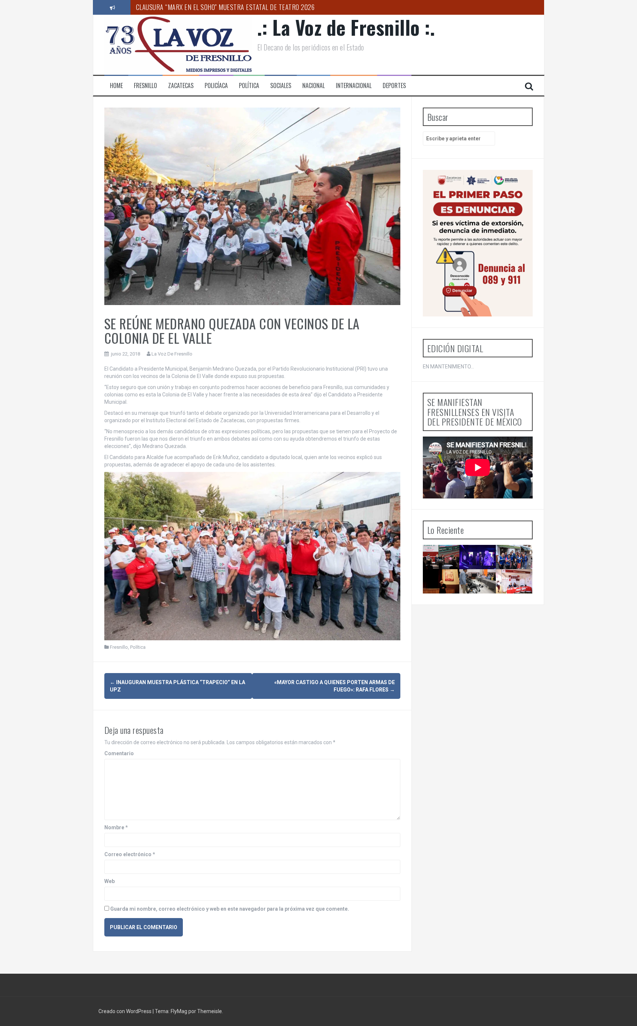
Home (116, 85)
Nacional (313, 85)
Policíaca (216, 85)
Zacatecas (181, 85)
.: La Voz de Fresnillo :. (346, 27)
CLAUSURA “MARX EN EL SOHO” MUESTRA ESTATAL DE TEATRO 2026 (225, 7)
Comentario (119, 753)
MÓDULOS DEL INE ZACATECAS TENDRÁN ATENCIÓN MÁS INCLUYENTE (482, 600)
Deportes (394, 85)
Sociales (280, 85)
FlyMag (179, 1011)
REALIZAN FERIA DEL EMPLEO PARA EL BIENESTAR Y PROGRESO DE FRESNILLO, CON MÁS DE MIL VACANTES (517, 616)
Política (249, 85)
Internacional (354, 85)
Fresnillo (145, 85)
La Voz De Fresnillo (172, 354)
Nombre (116, 827)
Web (109, 881)
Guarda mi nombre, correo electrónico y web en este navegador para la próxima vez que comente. (229, 909)
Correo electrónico (129, 854)
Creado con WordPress (125, 1011)
